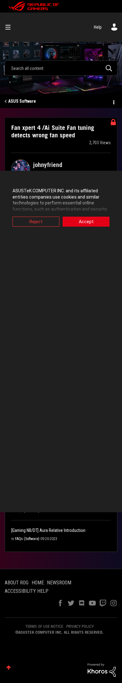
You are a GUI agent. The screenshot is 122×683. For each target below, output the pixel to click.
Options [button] (113, 101)
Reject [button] (36, 221)
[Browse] (10, 27)
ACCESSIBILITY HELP (26, 591)
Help (98, 27)
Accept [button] (86, 221)
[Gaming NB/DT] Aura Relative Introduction (48, 530)
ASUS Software (22, 101)
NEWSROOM (59, 583)
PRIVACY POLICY (80, 626)
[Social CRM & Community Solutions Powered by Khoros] (102, 669)
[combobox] (61, 68)
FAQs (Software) (27, 539)
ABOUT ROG (16, 583)
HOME (38, 583)
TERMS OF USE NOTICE (44, 626)
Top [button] (8, 667)
